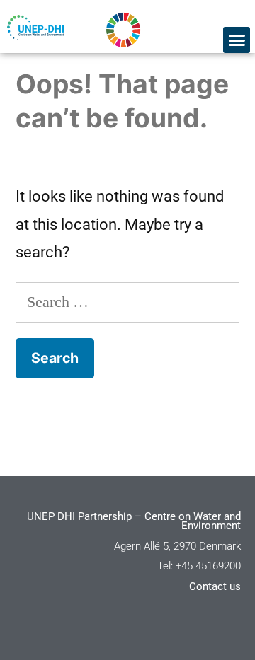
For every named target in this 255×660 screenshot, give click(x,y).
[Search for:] (127, 302)
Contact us (215, 586)
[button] (236, 40)
